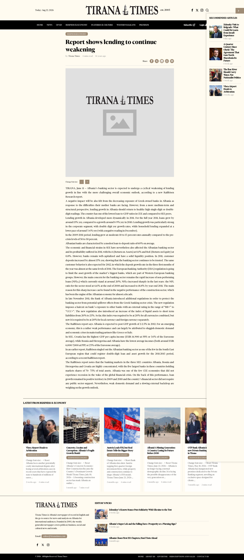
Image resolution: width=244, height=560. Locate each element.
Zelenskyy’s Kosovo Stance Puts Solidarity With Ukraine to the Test (140, 509)
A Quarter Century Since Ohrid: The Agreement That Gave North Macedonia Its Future (231, 52)
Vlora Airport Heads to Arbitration (230, 89)
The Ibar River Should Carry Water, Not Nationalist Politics (232, 73)
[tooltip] (192, 10)
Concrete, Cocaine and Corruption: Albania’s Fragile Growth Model (80, 450)
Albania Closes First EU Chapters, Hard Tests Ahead (133, 538)
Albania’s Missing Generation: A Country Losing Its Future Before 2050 (161, 450)
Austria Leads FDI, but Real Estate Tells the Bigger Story (120, 449)
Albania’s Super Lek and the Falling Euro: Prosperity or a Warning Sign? (143, 524)
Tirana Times (74, 56)
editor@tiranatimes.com (54, 536)
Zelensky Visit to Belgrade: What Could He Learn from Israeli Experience (231, 30)
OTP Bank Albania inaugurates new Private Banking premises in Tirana (202, 450)
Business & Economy (76, 34)
